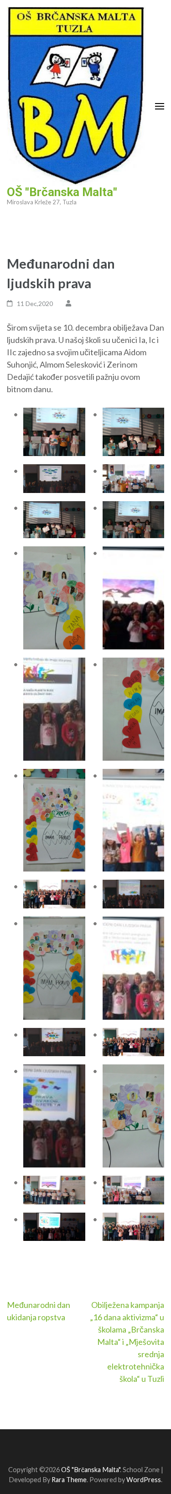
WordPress (143, 1480)
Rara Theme (69, 1480)
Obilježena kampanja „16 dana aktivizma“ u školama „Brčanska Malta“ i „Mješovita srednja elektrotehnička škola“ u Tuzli (127, 1342)
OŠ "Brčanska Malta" (62, 192)
